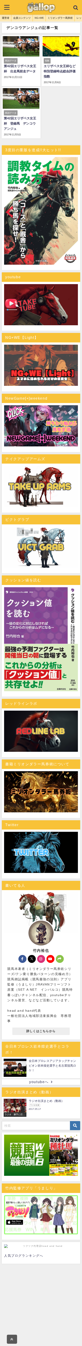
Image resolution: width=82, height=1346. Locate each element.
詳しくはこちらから (41, 1031)
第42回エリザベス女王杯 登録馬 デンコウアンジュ (20, 123)
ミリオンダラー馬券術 (60, 18)
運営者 (5, 18)
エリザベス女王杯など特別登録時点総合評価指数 (60, 71)
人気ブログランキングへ (23, 1255)
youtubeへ (39, 1082)
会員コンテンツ (22, 18)
